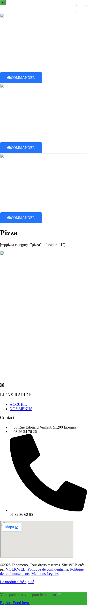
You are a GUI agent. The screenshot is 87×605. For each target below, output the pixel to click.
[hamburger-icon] (81, 9)
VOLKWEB (16, 569)
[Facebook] (43, 375)
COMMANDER (23, 78)
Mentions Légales (44, 574)
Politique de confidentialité (48, 569)
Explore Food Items (15, 603)
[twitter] (43, 384)
